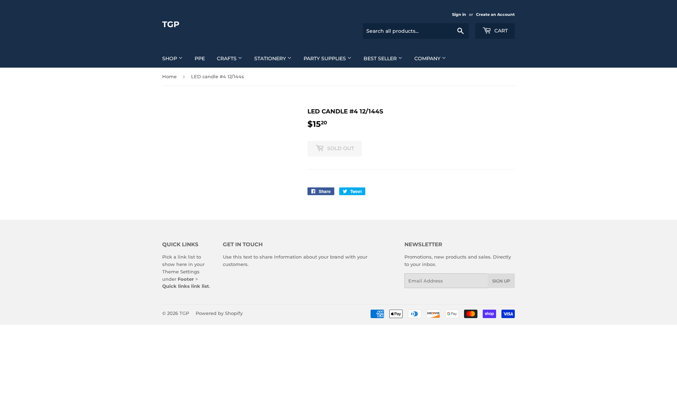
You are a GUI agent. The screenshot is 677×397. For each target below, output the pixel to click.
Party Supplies (325, 58)
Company (428, 58)
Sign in (459, 14)
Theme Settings (181, 271)
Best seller (381, 58)
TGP (170, 24)
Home (169, 76)
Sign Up (501, 281)
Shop (170, 58)
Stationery (270, 58)
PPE (200, 58)
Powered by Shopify (219, 313)
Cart (500, 30)
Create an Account (495, 14)
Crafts (227, 58)
